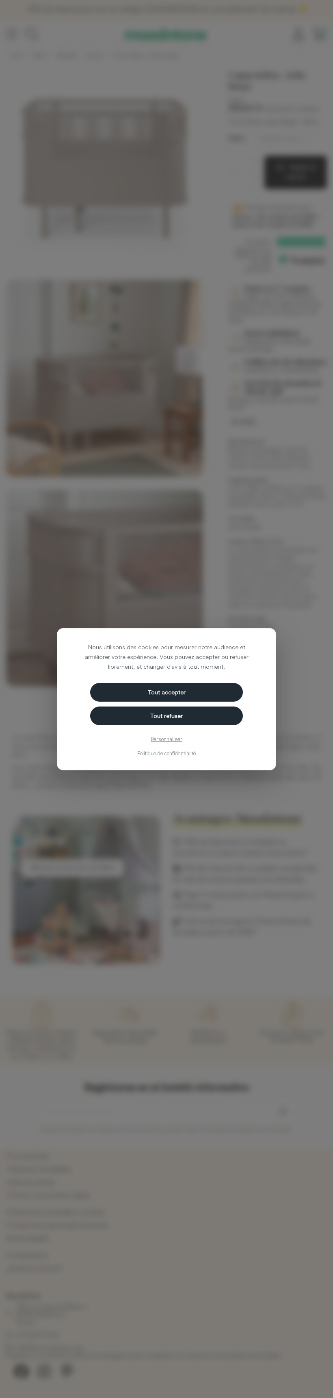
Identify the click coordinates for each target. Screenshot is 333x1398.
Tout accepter (167, 692)
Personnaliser (166, 739)
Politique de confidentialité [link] (166, 753)
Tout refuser (166, 716)
